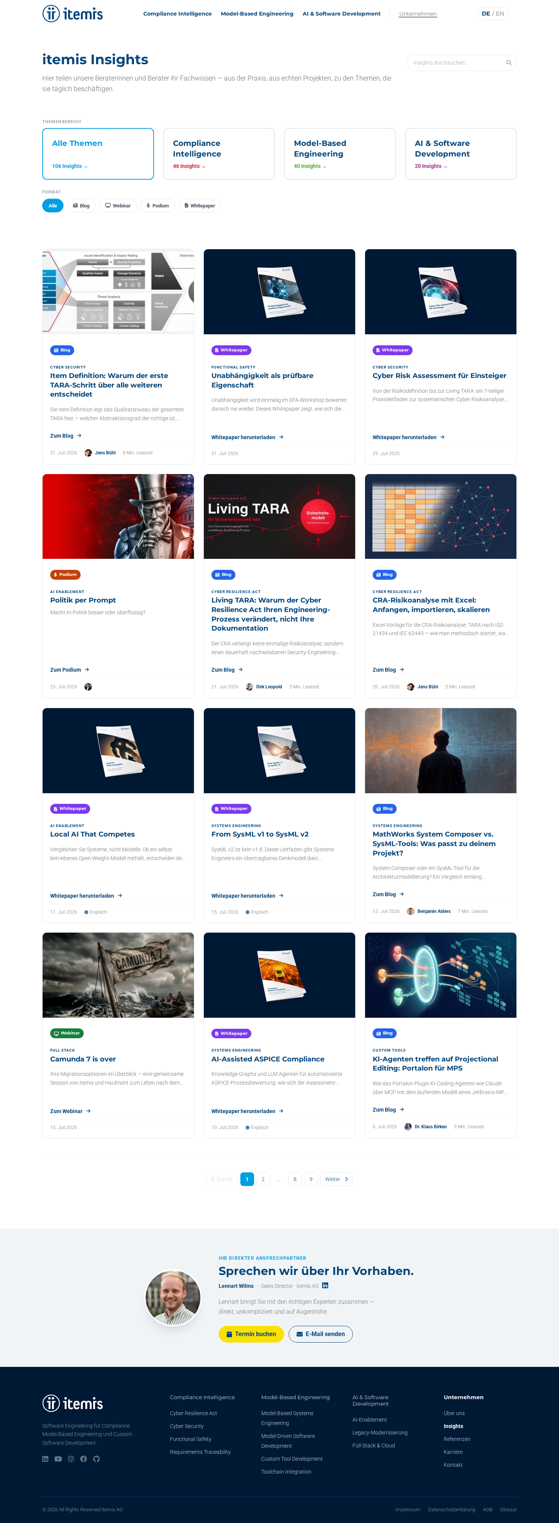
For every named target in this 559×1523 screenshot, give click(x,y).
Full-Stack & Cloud (374, 1445)
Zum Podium (65, 670)
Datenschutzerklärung (451, 1509)
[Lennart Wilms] (173, 1297)
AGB (487, 1509)
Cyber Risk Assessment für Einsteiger (440, 376)
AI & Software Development (342, 13)
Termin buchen (255, 1334)
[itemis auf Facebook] (83, 1459)
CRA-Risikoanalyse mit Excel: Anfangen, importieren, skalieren (431, 605)
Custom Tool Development (292, 1459)
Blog (84, 206)
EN (500, 13)
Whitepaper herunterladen (243, 437)
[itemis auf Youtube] (58, 1459)
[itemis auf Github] (96, 1459)
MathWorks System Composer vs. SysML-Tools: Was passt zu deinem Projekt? (434, 843)
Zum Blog (61, 436)
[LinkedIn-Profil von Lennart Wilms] (325, 1285)
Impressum (408, 1509)
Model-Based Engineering (257, 13)
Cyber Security (187, 1426)
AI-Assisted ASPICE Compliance (267, 1059)
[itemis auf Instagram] (71, 1459)
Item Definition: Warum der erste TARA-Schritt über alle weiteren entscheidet (109, 385)
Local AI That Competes (92, 834)
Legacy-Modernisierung (380, 1433)
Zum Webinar (66, 1111)
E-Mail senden (325, 1334)
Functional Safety (190, 1439)
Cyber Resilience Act (193, 1413)
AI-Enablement (370, 1420)
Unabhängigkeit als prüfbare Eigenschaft (262, 380)
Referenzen (457, 1439)
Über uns (454, 1413)
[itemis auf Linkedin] (45, 1459)
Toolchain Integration (286, 1472)
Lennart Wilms (236, 1286)
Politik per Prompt (83, 600)
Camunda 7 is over (83, 1059)
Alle (53, 206)
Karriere (453, 1452)
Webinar (122, 206)
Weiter (332, 1179)
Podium (160, 206)
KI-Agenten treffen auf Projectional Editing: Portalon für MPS (435, 1064)
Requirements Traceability (200, 1452)
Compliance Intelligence (177, 13)
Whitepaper (203, 206)
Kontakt (453, 1465)
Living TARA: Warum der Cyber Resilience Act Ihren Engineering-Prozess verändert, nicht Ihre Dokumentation (270, 614)
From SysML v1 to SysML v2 (260, 834)
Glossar (508, 1509)
